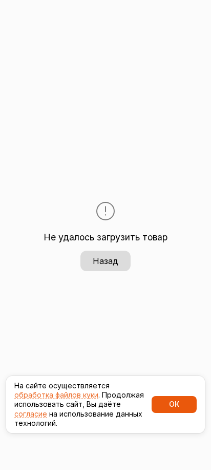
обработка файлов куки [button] (56, 394)
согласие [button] (30, 413)
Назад (105, 261)
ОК (174, 404)
